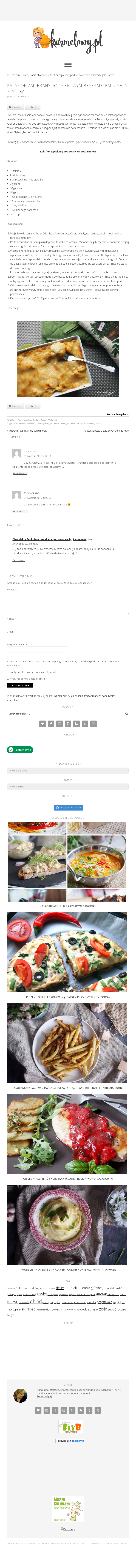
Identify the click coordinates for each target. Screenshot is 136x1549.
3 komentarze (22, 96)
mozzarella (24, 1302)
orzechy (45, 1302)
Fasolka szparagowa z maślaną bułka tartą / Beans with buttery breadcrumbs (68, 1088)
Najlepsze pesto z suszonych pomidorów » (106, 430)
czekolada (51, 1288)
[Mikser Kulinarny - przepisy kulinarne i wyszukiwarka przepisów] (68, 1521)
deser (60, 1287)
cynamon (41, 1288)
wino (63, 1309)
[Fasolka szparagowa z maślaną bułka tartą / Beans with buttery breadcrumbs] (67, 1082)
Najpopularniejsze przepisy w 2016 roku (68, 906)
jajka (61, 1294)
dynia (19, 1294)
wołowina (71, 1309)
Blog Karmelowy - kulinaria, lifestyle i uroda (68, 38)
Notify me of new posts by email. (28, 678)
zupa (111, 1309)
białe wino (11, 1288)
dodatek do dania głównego (39, 423)
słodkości (29, 1309)
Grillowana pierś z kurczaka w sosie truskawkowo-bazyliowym (68, 1178)
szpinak (17, 1309)
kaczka (65, 1294)
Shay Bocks (57, 1543)
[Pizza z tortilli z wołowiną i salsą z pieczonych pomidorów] (67, 991)
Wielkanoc (41, 1310)
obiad (63, 423)
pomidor (91, 1302)
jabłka (55, 1294)
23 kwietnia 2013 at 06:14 (37, 456)
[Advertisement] (71, 10)
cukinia (33, 1288)
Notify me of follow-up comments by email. (33, 672)
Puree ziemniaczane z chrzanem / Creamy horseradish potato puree (68, 1269)
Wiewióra (29, 492)
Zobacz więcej (44, 1396)
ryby (114, 1302)
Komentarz (13, 589)
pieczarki (80, 1302)
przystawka (104, 1302)
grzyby (42, 1293)
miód (123, 1294)
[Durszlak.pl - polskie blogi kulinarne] (68, 1529)
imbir (50, 1294)
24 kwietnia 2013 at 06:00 (37, 497)
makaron (113, 1294)
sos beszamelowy (87, 423)
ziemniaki (93, 1309)
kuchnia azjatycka (86, 1294)
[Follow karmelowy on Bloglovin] (70, 1442)
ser (77, 423)
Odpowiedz (20, 473)
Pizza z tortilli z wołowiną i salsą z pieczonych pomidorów (68, 997)
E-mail (11, 631)
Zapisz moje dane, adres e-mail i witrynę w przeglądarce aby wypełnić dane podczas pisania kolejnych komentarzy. (63, 663)
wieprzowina (52, 1309)
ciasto (26, 1288)
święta (10, 1315)
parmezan (70, 423)
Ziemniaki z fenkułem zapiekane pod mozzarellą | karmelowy (49, 539)
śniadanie (120, 1309)
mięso (12, 1301)
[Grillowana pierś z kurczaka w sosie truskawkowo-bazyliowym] (67, 1173)
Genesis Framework (91, 1543)
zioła (103, 1309)
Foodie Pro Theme (37, 1543)
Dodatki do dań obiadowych (45, 420)
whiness (28, 451)
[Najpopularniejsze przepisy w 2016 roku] (67, 900)
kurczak (101, 1293)
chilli (19, 1288)
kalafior (56, 423)
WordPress (123, 1543)
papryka (55, 1302)
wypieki (99, 423)
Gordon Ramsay (29, 1294)
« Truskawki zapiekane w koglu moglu (27, 430)
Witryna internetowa (18, 644)
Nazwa (11, 618)
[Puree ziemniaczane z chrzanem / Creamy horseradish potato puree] (67, 1263)
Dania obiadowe (25, 420)
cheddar (22, 423)
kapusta (72, 1294)
